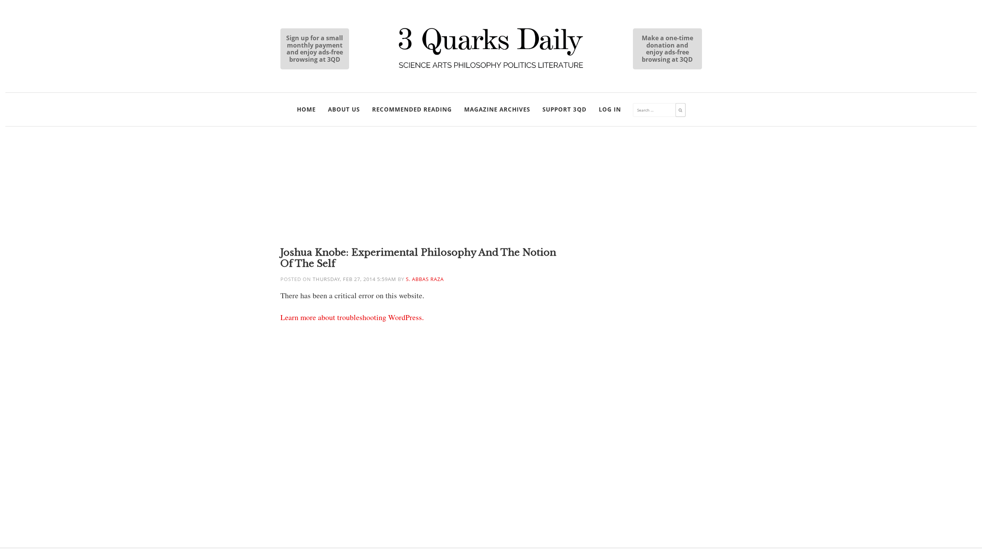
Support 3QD (564, 109)
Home (306, 109)
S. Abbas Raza (425, 279)
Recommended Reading (412, 109)
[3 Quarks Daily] (491, 69)
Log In (610, 109)
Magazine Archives (497, 109)
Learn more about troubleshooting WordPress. (352, 317)
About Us (344, 109)
